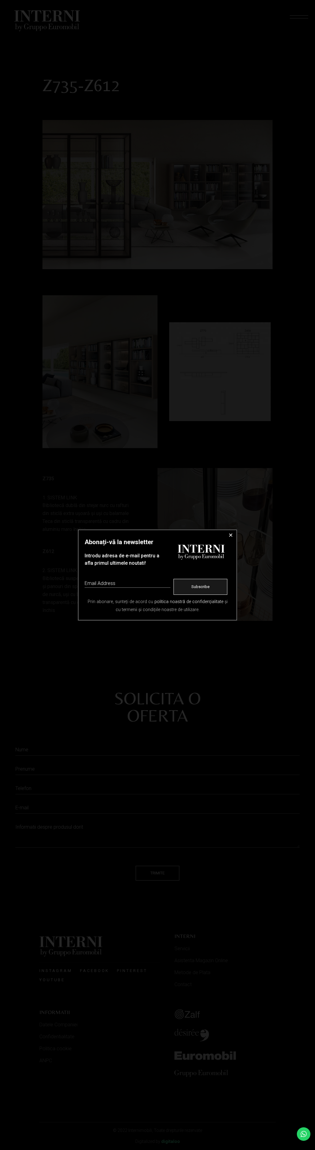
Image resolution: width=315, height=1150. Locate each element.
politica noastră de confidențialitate (188, 601)
